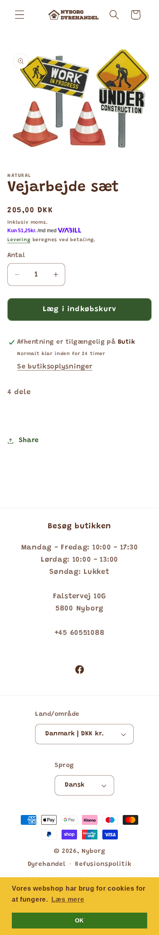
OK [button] (79, 920)
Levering (19, 240)
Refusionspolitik (103, 864)
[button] (20, 15)
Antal (16, 256)
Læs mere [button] (67, 899)
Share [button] (29, 440)
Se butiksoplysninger (54, 367)
